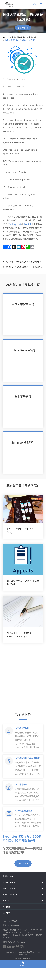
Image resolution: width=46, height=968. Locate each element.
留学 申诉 (27, 224)
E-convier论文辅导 (24, 952)
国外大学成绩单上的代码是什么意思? (20, 40)
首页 (7, 37)
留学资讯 (6, 900)
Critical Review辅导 (23, 350)
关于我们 (6, 906)
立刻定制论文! (23, 863)
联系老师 (23, 28)
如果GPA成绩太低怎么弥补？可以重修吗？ (26, 267)
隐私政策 (26, 958)
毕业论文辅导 (8, 876)
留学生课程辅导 (9, 882)
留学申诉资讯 (34, 37)
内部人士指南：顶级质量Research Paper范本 (19, 635)
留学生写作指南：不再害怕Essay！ (20, 530)
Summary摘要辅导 (23, 442)
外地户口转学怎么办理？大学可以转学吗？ (26, 262)
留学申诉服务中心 (19, 37)
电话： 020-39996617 (12, 925)
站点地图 (18, 958)
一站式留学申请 (9, 888)
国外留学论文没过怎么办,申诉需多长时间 (22, 583)
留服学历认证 (23, 396)
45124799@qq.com (16, 942)
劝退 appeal (15, 224)
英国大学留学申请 (23, 304)
